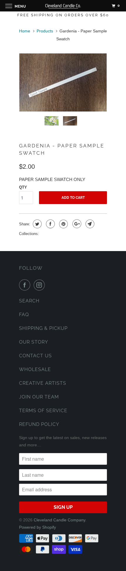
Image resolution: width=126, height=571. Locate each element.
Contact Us (35, 355)
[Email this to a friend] (89, 224)
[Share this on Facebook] (50, 224)
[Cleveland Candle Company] (63, 5)
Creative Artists (42, 383)
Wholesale (35, 369)
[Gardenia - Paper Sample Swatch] (63, 82)
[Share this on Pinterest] (63, 224)
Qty (23, 187)
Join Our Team (39, 397)
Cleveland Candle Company (59, 520)
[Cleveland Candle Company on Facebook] (26, 284)
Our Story (33, 342)
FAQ (24, 314)
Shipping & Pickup (43, 328)
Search (29, 301)
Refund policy (39, 424)
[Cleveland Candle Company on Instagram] (40, 284)
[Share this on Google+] (76, 224)
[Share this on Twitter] (36, 224)
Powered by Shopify (37, 527)
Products (45, 31)
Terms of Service (43, 410)
